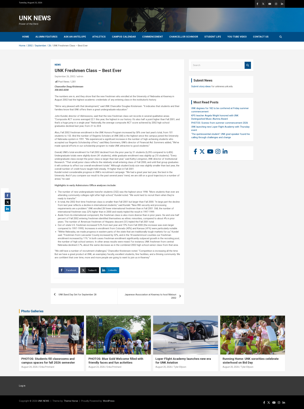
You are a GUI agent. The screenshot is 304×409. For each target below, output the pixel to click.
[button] (7, 215)
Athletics (99, 36)
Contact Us (261, 36)
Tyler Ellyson (180, 367)
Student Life (212, 36)
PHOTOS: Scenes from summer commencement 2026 (219, 122)
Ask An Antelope (75, 36)
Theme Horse (71, 401)
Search (248, 65)
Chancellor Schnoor (183, 36)
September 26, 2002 (65, 76)
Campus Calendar (124, 36)
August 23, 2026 (97, 367)
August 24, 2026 (29, 367)
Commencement (152, 36)
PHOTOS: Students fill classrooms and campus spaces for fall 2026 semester (48, 361)
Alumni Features (46, 36)
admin (80, 76)
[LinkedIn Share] (7, 209)
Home (25, 36)
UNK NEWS (35, 18)
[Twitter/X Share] (7, 202)
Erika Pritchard (47, 367)
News (58, 64)
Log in (22, 385)
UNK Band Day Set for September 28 (77, 294)
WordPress (108, 401)
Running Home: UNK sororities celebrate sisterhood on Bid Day (251, 361)
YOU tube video (237, 36)
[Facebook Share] (7, 195)
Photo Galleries (32, 311)
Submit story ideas (201, 86)
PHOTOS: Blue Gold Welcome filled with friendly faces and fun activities (116, 361)
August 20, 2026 (163, 367)
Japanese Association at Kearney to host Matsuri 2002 (150, 296)
